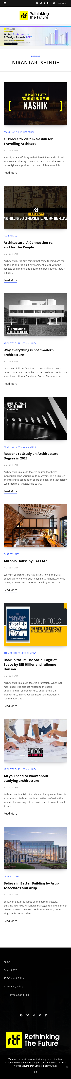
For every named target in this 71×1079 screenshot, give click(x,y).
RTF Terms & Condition (16, 994)
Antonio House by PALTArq (26, 561)
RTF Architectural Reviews (20, 653)
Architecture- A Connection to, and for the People (28, 244)
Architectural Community (20, 343)
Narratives (10, 235)
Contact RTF (10, 970)
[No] (67, 1067)
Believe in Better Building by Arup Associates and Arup (31, 885)
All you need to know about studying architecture (26, 778)
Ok (35, 1072)
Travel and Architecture (19, 132)
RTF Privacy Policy (13, 986)
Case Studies (11, 554)
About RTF (9, 961)
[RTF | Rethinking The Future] (35, 15)
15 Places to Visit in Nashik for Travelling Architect (28, 141)
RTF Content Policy (14, 978)
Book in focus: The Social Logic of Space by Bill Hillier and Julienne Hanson (30, 664)
